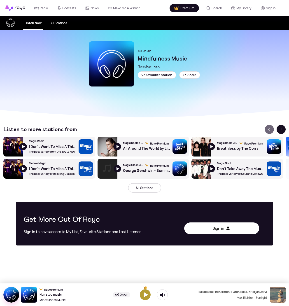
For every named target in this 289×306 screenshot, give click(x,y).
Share (191, 75)
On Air (124, 295)
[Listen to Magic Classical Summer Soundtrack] (107, 169)
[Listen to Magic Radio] (13, 147)
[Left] (269, 129)
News (95, 8)
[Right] (281, 129)
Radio (44, 8)
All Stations (59, 23)
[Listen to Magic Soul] (201, 169)
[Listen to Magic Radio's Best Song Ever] (107, 147)
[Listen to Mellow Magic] (13, 169)
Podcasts (69, 8)
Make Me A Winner (126, 8)
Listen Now (33, 23)
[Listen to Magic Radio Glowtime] (201, 147)
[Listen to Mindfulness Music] (145, 294)
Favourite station (159, 75)
